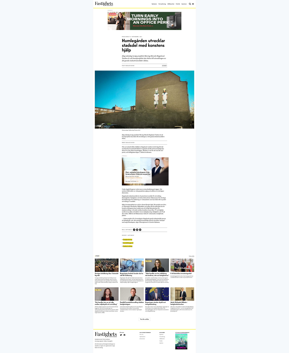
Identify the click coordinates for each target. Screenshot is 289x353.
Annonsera (142, 338)
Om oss (141, 334)
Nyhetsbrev (142, 336)
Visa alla (191, 256)
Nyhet (164, 65)
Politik (178, 4)
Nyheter (154, 4)
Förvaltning (162, 4)
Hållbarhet (170, 4)
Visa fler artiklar (144, 319)
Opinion (184, 4)
